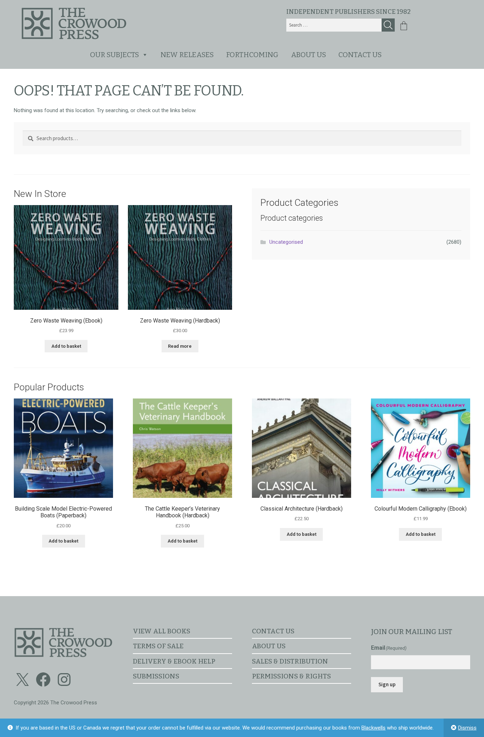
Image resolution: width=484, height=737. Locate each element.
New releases (187, 54)
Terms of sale (158, 646)
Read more (180, 346)
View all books (161, 631)
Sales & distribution (290, 661)
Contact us (360, 54)
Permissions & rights (291, 676)
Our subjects (114, 54)
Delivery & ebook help (174, 661)
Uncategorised (286, 242)
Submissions (156, 676)
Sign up (386, 684)
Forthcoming (252, 54)
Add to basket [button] (66, 346)
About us (308, 54)
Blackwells (373, 728)
